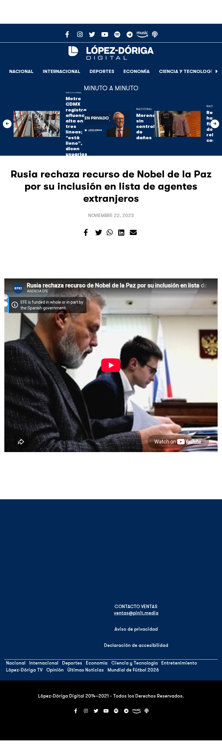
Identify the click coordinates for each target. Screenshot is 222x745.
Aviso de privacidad (136, 629)
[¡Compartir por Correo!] (133, 233)
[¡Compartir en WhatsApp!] (110, 233)
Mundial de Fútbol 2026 (133, 670)
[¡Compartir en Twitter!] (98, 233)
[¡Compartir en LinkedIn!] (121, 233)
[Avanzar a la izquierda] (7, 124)
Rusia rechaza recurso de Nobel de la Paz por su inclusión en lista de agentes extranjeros (111, 186)
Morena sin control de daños (146, 126)
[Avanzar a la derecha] (217, 71)
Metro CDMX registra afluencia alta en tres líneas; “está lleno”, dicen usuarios (77, 126)
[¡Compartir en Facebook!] (86, 233)
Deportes (102, 71)
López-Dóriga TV (24, 670)
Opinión (55, 670)
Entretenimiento (179, 663)
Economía (136, 71)
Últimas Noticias (85, 670)
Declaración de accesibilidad (136, 645)
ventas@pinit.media (136, 613)
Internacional (61, 71)
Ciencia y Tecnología (187, 71)
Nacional (21, 71)
